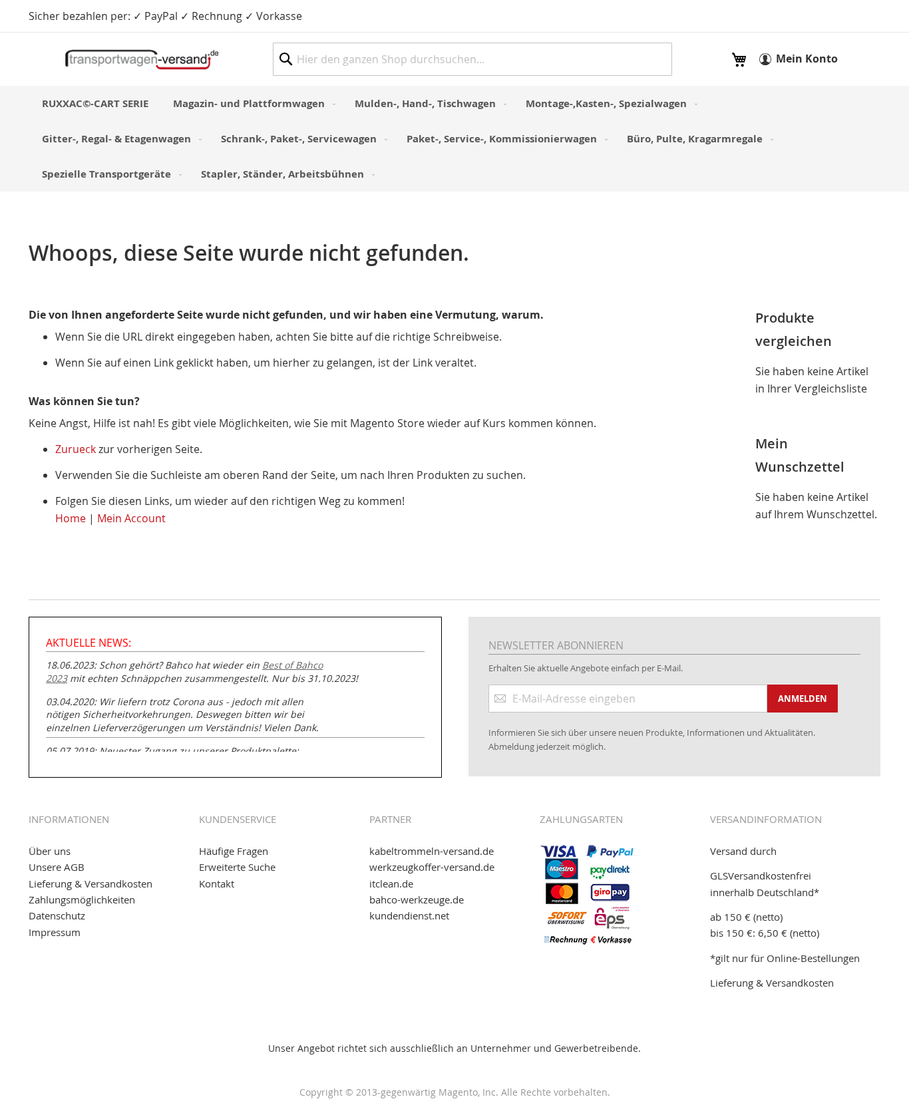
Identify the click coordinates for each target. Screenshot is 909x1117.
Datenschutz (57, 915)
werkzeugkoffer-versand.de (431, 867)
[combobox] (472, 59)
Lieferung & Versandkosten (90, 883)
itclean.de (391, 883)
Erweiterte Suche (237, 867)
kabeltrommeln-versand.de (431, 851)
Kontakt (216, 883)
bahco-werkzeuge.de (416, 899)
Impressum (55, 932)
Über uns (50, 851)
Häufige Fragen (233, 851)
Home (70, 518)
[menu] (454, 139)
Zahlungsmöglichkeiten (82, 899)
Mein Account (131, 518)
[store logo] (141, 59)
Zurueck (75, 449)
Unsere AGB (57, 867)
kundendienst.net (409, 915)
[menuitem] (95, 103)
